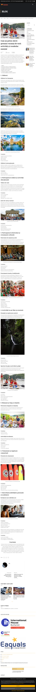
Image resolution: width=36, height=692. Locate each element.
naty (9, 563)
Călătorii (2, 65)
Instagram (32, 1)
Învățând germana (29, 41)
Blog (4, 18)
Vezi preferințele (18, 688)
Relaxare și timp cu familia (5, 70)
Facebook (26, 1)
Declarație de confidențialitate (20, 690)
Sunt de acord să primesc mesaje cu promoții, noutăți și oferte (18, 671)
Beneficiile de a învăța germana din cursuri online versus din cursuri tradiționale (32, 50)
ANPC (3, 659)
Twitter (28, 1)
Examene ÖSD (29, 38)
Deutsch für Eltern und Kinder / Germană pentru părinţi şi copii (30, 35)
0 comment (13, 52)
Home (2, 18)
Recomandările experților (30, 43)
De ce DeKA (28, 33)
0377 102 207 (13, 1)
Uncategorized (29, 44)
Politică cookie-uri (14, 690)
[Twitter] (6, 557)
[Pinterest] (8, 557)
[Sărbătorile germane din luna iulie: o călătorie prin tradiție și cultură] (19, 590)
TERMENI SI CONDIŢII (5, 657)
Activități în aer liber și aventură (6, 69)
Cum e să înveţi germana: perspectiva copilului (32, 65)
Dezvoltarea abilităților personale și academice (8, 72)
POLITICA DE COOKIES (5, 656)
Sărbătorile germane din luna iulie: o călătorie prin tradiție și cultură (18, 596)
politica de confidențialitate (14, 683)
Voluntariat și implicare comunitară (6, 71)
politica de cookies (21, 683)
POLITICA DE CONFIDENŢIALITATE (7, 654)
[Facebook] (4, 557)
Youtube (34, 1)
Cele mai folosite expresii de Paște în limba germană (7, 575)
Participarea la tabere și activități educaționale (8, 66)
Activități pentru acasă (30, 30)
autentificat (6, 608)
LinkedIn (30, 1)
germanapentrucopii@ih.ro (19, 1)
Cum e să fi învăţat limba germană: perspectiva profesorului (31, 58)
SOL (2, 661)
